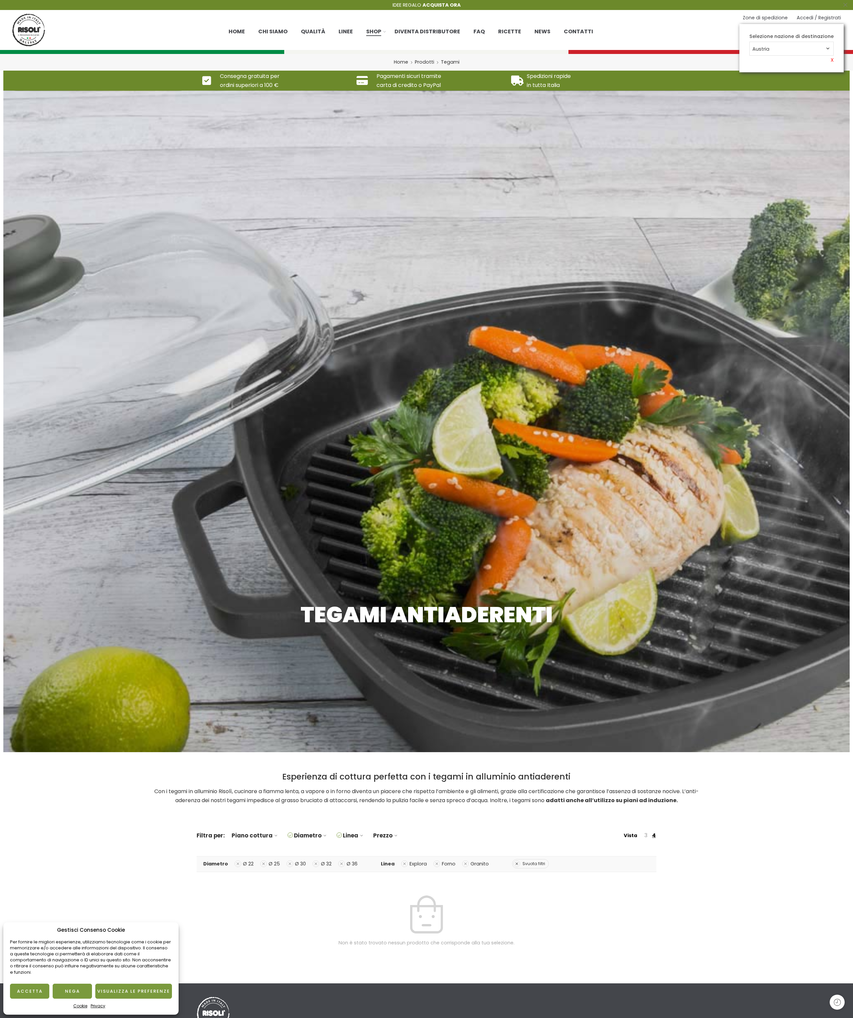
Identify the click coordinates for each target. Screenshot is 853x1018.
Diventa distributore (427, 31)
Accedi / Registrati (819, 17)
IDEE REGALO (427, 5)
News (542, 31)
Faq (479, 31)
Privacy (98, 1006)
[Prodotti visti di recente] (837, 1002)
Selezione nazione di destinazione (791, 36)
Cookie (80, 1006)
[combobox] (791, 49)
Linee (346, 31)
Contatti (578, 31)
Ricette (509, 31)
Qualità (313, 31)
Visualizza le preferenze (133, 991)
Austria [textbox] (760, 49)
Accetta (30, 991)
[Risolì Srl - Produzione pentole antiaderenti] (28, 30)
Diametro (308, 835)
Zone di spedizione (765, 17)
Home (237, 31)
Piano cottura (252, 835)
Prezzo (383, 835)
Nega (72, 991)
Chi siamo (273, 31)
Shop (373, 31)
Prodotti (424, 62)
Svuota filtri (533, 863)
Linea (350, 835)
